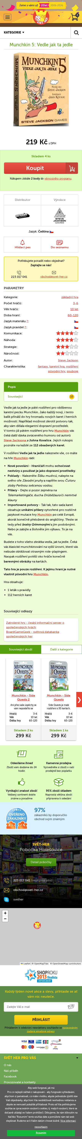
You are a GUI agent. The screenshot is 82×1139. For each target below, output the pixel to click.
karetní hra (56, 366)
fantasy (43, 366)
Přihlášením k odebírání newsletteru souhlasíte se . (41, 1029)
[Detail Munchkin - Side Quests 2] (23, 676)
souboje (72, 371)
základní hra (69, 297)
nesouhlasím (41, 1127)
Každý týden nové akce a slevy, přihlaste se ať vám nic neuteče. (41, 994)
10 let (74, 309)
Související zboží (20, 649)
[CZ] (76, 321)
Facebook (10, 1076)
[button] (37, 925)
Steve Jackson (68, 360)
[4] (67, 334)
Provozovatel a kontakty (20, 1082)
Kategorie (12, 32)
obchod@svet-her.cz (54, 276)
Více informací (68, 1121)
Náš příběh (11, 1071)
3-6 (75, 303)
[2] (67, 354)
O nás (7, 1065)
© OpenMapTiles (40, 963)
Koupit (35, 168)
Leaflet (26, 963)
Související (40, 396)
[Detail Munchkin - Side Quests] (58, 676)
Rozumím (41, 1133)
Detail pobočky (41, 862)
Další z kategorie (61, 649)
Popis (12, 387)
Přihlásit (41, 1020)
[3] (67, 347)
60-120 (73, 315)
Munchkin (61, 430)
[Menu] (7, 17)
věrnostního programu (57, 178)
